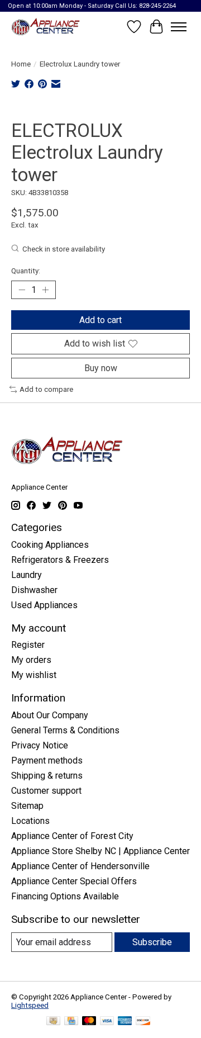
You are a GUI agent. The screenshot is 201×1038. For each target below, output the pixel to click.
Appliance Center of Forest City (72, 836)
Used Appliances (44, 605)
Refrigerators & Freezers (60, 559)
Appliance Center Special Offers (74, 881)
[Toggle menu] (179, 27)
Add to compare (46, 389)
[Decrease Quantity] (22, 290)
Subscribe (152, 942)
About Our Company (49, 715)
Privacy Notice (39, 745)
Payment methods (47, 760)
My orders (31, 660)
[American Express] (125, 1021)
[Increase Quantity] (45, 290)
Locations (30, 821)
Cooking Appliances (50, 544)
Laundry (26, 575)
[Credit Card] (71, 1021)
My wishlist (33, 675)
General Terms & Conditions (65, 730)
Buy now (100, 368)
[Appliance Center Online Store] (45, 26)
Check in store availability (63, 249)
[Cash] (53, 1021)
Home (21, 64)
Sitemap (27, 805)
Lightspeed (30, 1005)
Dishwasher (34, 590)
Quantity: (25, 271)
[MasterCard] (89, 1021)
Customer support (46, 790)
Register (28, 644)
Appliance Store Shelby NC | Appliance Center (100, 851)
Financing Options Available (65, 896)
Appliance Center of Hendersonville (80, 866)
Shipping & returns (47, 775)
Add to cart (100, 320)
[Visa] (107, 1021)
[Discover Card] (143, 1021)
